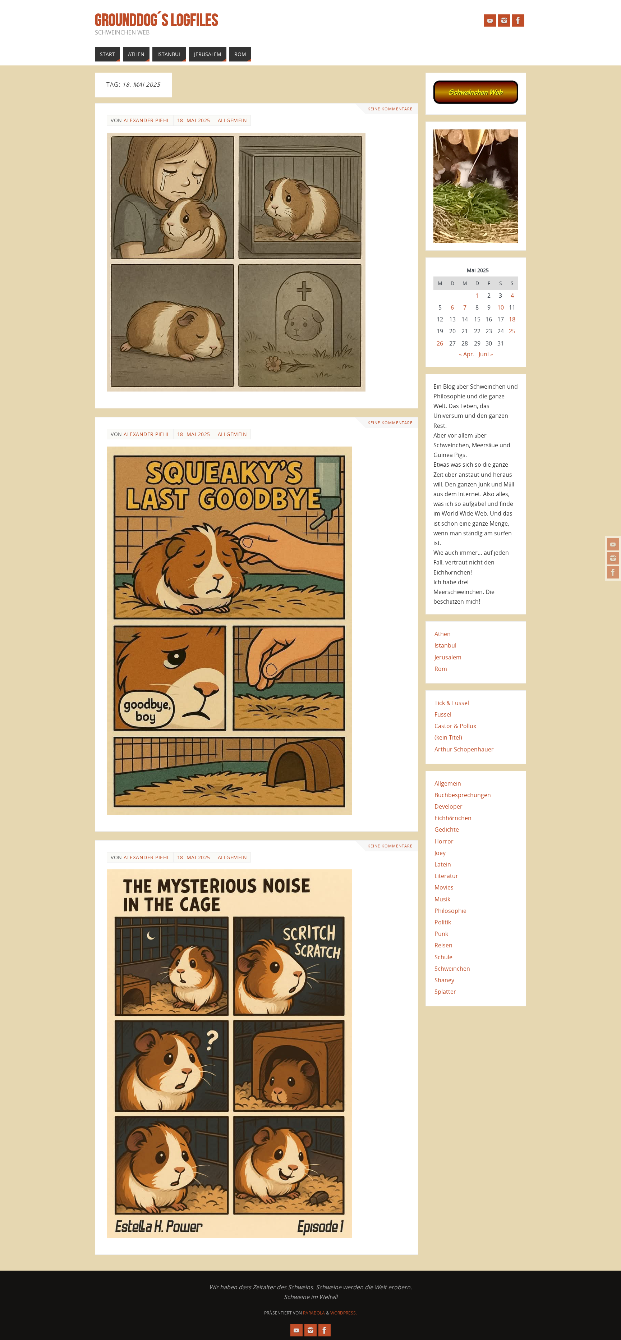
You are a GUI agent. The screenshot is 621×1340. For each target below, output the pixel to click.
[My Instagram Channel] (613, 558)
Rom (440, 669)
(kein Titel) (448, 737)
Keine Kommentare (390, 108)
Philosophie (450, 911)
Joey (440, 853)
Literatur (446, 876)
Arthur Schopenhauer (464, 749)
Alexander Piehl (147, 120)
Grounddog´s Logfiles (156, 20)
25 (512, 331)
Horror (444, 841)
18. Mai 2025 (193, 120)
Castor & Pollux (455, 726)
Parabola (314, 1313)
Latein (442, 864)
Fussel (442, 714)
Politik (442, 922)
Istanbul (445, 645)
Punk (441, 934)
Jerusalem (447, 657)
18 (512, 319)
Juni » (486, 354)
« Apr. (466, 354)
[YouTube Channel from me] (613, 544)
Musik (442, 899)
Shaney (444, 980)
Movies (444, 887)
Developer (448, 806)
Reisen (443, 945)
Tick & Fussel (451, 703)
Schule (443, 957)
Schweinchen (452, 969)
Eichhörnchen (453, 818)
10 (500, 307)
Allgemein (232, 120)
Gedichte (446, 829)
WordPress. (343, 1313)
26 (440, 343)
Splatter (445, 992)
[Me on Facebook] (613, 572)
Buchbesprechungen (462, 795)
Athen (442, 634)
